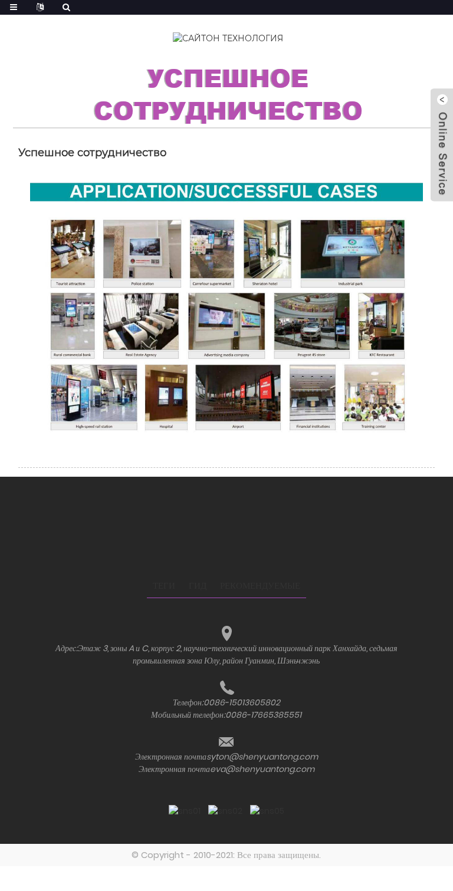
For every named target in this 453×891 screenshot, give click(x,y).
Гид (197, 585)
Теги (164, 585)
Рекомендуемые (260, 585)
